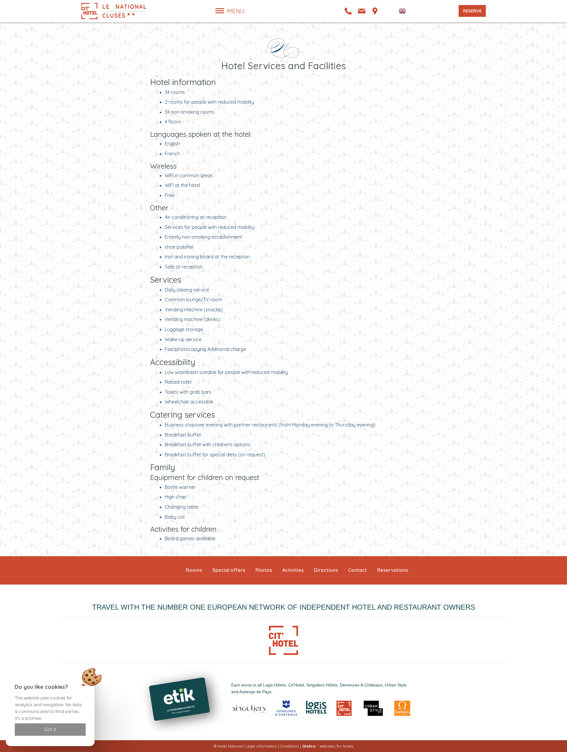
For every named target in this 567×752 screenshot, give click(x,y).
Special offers (228, 570)
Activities (293, 570)
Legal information (261, 746)
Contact (357, 570)
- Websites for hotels (327, 746)
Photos (263, 570)
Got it (50, 729)
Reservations (392, 570)
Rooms (194, 570)
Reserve (472, 11)
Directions (326, 570)
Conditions (289, 746)
